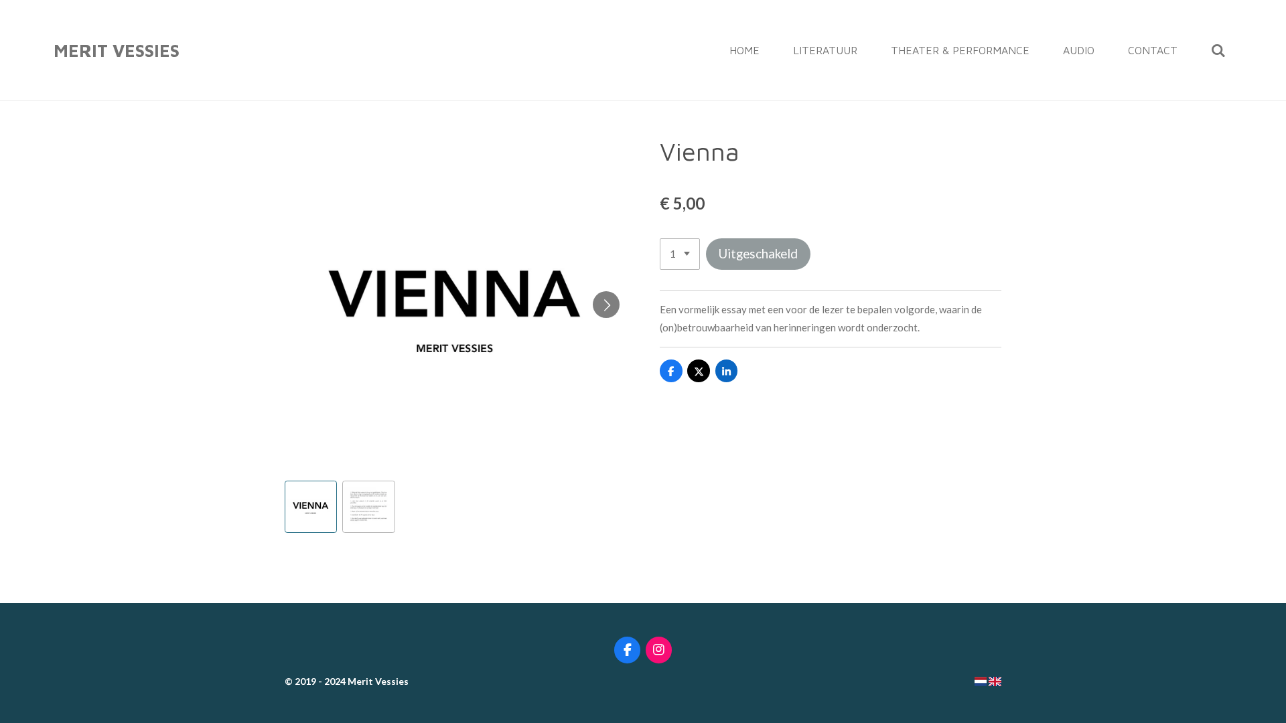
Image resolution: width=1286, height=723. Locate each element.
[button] (311, 507)
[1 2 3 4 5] (680, 254)
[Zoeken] (1218, 50)
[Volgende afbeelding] (606, 304)
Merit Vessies (117, 50)
